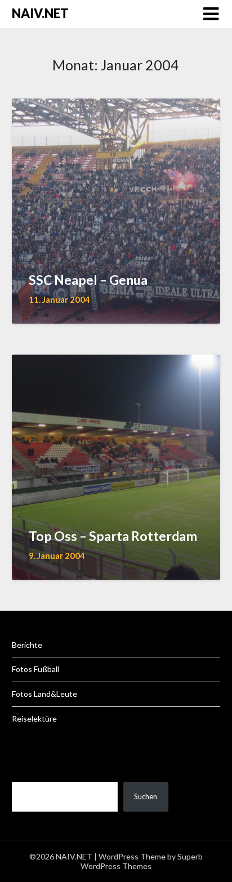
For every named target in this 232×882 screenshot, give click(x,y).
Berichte (27, 645)
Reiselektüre (34, 718)
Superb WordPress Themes (142, 861)
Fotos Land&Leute (44, 694)
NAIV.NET (40, 13)
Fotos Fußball (35, 669)
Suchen (145, 796)
